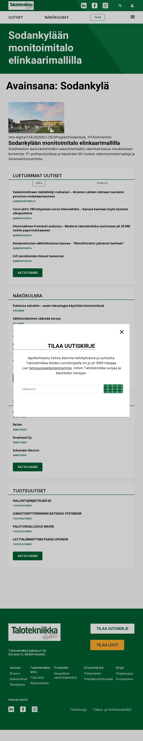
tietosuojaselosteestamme (50, 368)
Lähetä (113, 388)
